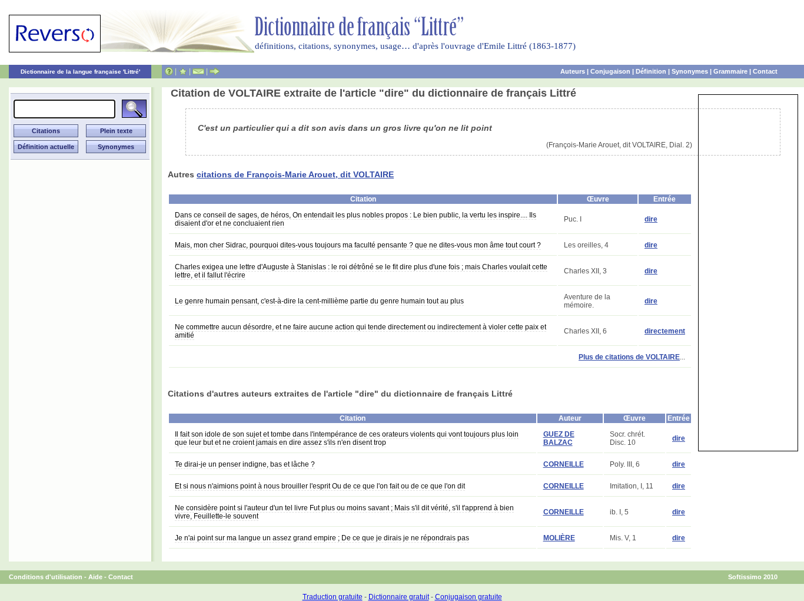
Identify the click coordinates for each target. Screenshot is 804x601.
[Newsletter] (198, 71)
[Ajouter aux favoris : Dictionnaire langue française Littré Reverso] (182, 71)
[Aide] (169, 71)
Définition (651, 71)
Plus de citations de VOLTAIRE (629, 357)
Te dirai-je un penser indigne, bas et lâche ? (245, 464)
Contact (765, 71)
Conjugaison (610, 71)
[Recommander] (215, 71)
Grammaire (730, 71)
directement (664, 331)
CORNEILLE (563, 464)
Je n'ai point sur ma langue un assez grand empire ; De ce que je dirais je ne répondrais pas (322, 538)
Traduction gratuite (333, 597)
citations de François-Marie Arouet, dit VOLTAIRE (295, 174)
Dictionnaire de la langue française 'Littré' (80, 71)
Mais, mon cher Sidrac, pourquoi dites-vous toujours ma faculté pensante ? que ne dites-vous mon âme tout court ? (358, 245)
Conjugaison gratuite (468, 597)
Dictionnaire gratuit (398, 597)
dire (650, 219)
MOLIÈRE (559, 538)
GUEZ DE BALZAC (558, 438)
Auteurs (572, 71)
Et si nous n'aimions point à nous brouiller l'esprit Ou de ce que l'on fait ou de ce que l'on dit (320, 486)
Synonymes (690, 71)
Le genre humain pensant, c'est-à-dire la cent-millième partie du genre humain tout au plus (319, 301)
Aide (95, 576)
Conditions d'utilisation (45, 576)
